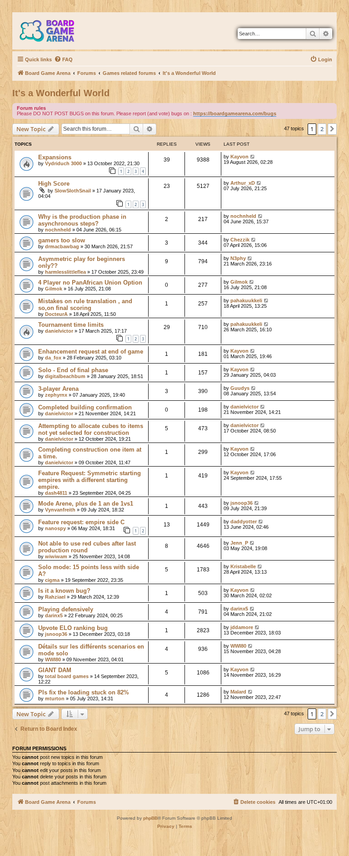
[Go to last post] (253, 156)
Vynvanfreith (60, 509)
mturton (55, 698)
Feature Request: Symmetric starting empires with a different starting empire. (89, 480)
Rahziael (55, 597)
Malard (238, 691)
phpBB (150, 818)
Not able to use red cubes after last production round (87, 547)
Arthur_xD (242, 183)
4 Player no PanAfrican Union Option (90, 282)
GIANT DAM (54, 670)
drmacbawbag (62, 246)
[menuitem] (63, 59)
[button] (332, 128)
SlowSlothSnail (73, 190)
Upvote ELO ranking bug (73, 628)
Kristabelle (243, 566)
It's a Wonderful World (61, 93)
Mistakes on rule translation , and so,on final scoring (85, 304)
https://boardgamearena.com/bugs (234, 113)
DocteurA (56, 314)
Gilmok (53, 288)
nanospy (55, 528)
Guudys (239, 388)
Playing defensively (65, 609)
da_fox (53, 357)
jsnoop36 (241, 503)
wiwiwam (56, 556)
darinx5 (54, 615)
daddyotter (243, 521)
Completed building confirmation (85, 407)
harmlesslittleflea (65, 272)
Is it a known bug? (64, 590)
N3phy (238, 258)
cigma (52, 580)
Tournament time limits (71, 324)
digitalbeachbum (65, 376)
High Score (54, 183)
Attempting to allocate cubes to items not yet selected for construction (90, 429)
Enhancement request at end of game (90, 351)
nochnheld (58, 229)
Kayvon (239, 156)
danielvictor (59, 331)
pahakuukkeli (246, 300)
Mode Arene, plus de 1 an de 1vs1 (85, 503)
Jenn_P (239, 543)
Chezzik (239, 239)
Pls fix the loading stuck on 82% (83, 692)
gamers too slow (61, 240)
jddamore (241, 627)
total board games (67, 676)
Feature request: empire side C (81, 522)
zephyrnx (56, 395)
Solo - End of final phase (73, 370)
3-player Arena (58, 388)
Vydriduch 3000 (63, 163)
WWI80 (53, 659)
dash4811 (56, 493)
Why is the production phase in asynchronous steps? (82, 220)
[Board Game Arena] (54, 31)
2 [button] (322, 129)
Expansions (54, 157)
